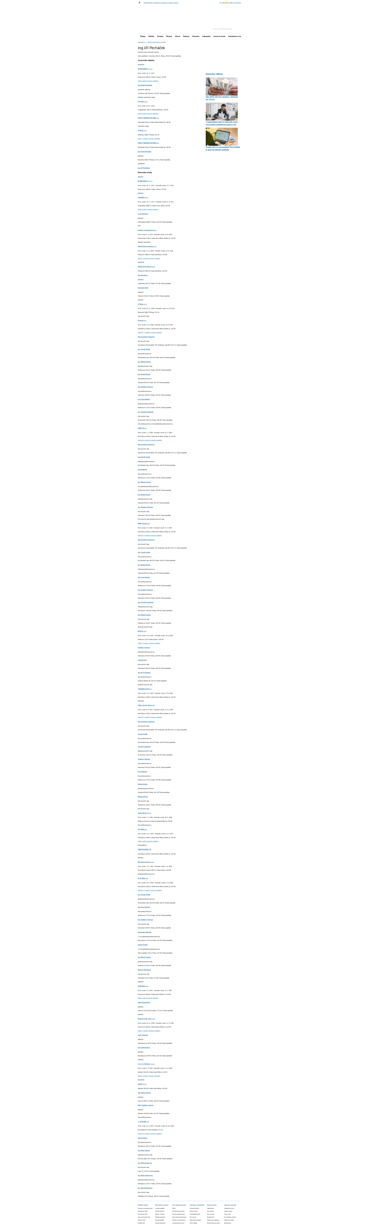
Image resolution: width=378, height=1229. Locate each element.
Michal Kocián (142, 784)
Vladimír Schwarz (144, 648)
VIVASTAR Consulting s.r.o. (147, 246)
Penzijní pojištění (159, 1220)
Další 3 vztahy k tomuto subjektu (149, 258)
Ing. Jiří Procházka (144, 673)
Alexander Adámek (144, 932)
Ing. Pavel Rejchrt (144, 399)
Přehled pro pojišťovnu (213, 1220)
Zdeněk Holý (142, 660)
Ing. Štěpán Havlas (144, 362)
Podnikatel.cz (141, 42)
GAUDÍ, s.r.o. (142, 1084)
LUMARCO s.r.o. (143, 197)
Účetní (177, 36)
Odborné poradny (229, 1220)
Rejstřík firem (227, 1223)
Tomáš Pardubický (144, 747)
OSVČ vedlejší (193, 1223)
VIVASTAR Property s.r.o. (146, 267)
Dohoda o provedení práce (145, 1208)
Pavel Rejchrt (142, 469)
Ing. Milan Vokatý (144, 1150)
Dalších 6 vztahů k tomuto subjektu (150, 440)
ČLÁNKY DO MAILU (234, 3)
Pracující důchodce (160, 1223)
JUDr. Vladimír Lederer (146, 1105)
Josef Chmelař (143, 1035)
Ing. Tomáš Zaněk (144, 349)
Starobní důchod (159, 1211)
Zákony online (228, 1211)
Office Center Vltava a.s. (146, 705)
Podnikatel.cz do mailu (237, 36)
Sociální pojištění (159, 1208)
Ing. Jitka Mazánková (145, 1188)
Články (142, 36)
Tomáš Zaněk (142, 734)
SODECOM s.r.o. (143, 986)
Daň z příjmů (210, 1211)
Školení (169, 36)
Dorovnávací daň (142, 1214)
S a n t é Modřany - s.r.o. (146, 1064)
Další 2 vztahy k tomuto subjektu (149, 139)
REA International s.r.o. (146, 862)
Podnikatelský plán (195, 1214)
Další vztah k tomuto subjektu (148, 81)
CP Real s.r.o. (142, 130)
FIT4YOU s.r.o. (143, 102)
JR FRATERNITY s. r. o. (145, 69)
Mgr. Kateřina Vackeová (146, 337)
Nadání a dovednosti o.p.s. (147, 230)
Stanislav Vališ (143, 288)
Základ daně (210, 1208)
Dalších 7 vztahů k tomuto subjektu (150, 332)
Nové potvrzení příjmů (178, 1211)
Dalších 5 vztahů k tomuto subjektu (150, 1134)
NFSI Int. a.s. (142, 631)
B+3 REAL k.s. (142, 829)
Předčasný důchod (160, 1217)
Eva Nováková (143, 275)
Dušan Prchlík (143, 945)
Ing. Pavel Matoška (144, 152)
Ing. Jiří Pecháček (144, 168)
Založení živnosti (194, 1208)
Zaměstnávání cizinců (178, 1223)
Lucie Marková (143, 214)
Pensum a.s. (142, 320)
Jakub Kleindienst (144, 1002)
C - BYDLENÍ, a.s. (143, 1122)
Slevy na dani (210, 1214)
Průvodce (195, 36)
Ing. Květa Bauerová (145, 1163)
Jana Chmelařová (144, 1048)
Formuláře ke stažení (230, 1217)
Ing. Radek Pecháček (145, 85)
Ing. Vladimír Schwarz (145, 387)
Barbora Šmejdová (144, 970)
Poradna (160, 36)
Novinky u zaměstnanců (178, 1220)
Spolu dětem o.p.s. (144, 813)
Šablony (186, 36)
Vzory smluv (227, 1214)
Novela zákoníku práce (178, 1214)
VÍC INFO (223, 3)
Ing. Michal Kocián (144, 374)
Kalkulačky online (229, 1208)
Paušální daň (141, 1223)
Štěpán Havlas (143, 797)
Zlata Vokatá (142, 1138)
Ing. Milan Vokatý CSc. (145, 1175)
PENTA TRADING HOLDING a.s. (148, 118)
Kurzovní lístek (219, 36)
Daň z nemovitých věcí (144, 1217)
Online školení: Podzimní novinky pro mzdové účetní (161, 3)
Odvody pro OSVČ (142, 1211)
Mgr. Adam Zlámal (144, 1093)
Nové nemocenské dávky (179, 1217)
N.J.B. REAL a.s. (143, 878)
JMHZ (173, 1208)
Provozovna (193, 1217)
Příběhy (151, 36)
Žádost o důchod (159, 1214)
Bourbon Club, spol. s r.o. (146, 1019)
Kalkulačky (206, 36)
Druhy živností (193, 1211)
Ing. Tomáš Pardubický (145, 412)
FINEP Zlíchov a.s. (144, 523)
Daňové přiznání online (213, 1223)
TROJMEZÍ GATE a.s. (145, 689)
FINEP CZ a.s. (142, 428)
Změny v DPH (141, 1220)
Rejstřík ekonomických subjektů (157, 42)
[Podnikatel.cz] (140, 2)
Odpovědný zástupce (195, 1220)
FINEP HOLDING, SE (144, 849)
